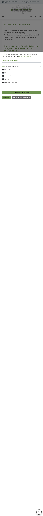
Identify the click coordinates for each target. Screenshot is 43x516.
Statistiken (8, 70)
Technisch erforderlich (12, 66)
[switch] (3, 69)
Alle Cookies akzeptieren (22, 92)
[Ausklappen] (40, 66)
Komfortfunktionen (10, 76)
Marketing (8, 73)
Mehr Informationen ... (26, 56)
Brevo (7, 79)
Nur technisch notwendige (21, 97)
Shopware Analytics (11, 82)
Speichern (6, 97)
